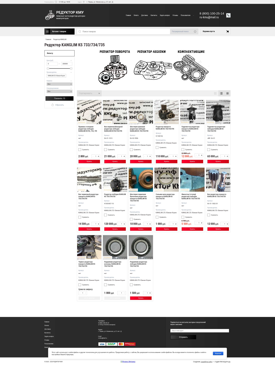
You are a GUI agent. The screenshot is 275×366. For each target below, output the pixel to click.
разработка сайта (206, 362)
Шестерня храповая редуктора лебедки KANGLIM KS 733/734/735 (139, 129)
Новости (47, 347)
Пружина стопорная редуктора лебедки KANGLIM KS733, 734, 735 (87, 129)
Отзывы (175, 15)
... (193, 15)
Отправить (183, 337)
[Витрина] (215, 93)
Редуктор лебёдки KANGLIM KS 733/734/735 (115, 195)
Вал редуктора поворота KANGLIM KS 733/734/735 (216, 195)
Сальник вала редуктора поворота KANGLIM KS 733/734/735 (165, 196)
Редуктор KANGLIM (59, 39)
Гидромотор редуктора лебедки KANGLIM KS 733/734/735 (216, 129)
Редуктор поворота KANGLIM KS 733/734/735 (165, 128)
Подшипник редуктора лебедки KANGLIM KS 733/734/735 (138, 264)
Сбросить (59, 105)
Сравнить (85, 150)
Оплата (136, 15)
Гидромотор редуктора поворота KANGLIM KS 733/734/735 (190, 129)
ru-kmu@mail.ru (209, 17)
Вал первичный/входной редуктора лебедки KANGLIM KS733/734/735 (113, 129)
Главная (128, 15)
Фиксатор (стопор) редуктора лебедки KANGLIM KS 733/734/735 (191, 196)
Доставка (144, 15)
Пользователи (185, 15)
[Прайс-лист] (227, 93)
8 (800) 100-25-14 (212, 13)
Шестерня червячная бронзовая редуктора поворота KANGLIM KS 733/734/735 (138, 197)
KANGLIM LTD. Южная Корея (56, 76)
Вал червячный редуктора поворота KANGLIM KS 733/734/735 (88, 196)
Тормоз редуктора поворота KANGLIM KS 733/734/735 (86, 264)
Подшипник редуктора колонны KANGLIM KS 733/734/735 (112, 264)
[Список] (221, 93)
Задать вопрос (165, 15)
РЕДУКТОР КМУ (70, 12)
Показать (59, 98)
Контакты (154, 15)
